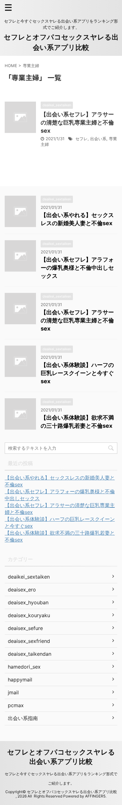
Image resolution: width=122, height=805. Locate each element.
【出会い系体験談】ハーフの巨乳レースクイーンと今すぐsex (77, 373)
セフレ (81, 138)
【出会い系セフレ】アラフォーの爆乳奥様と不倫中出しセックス (77, 267)
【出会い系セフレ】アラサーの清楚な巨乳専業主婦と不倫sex (77, 122)
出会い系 (98, 138)
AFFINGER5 (95, 796)
